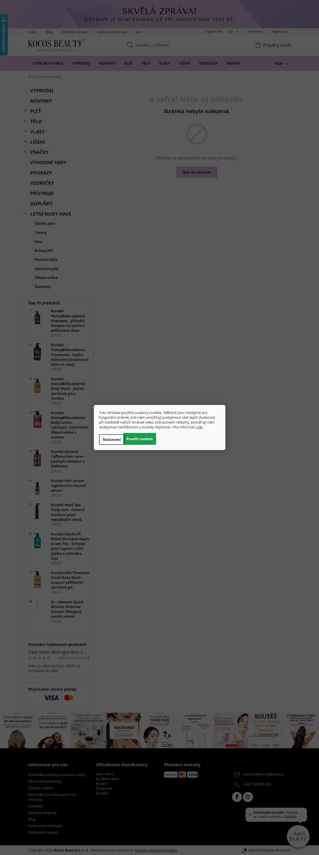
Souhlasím (139, 439)
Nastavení (112, 439)
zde (200, 427)
